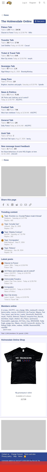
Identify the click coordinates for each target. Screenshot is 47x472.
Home (20, 456)
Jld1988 (26, 325)
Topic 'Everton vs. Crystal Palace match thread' (23, 216)
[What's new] (39, 3)
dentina (38, 323)
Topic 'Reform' (10, 248)
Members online (9, 306)
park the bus (15, 314)
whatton (17, 319)
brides (14, 325)
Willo (30, 32)
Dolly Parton (5, 126)
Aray (28, 321)
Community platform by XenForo (19, 460)
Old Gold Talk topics (8, 139)
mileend (41, 310)
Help (15, 456)
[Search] (44, 3)
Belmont (16, 316)
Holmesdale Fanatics (12, 279)
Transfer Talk (7, 40)
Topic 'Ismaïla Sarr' (11, 224)
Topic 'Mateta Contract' (13, 232)
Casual (27, 45)
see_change (20, 310)
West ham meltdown (8, 113)
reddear (19, 325)
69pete (17, 323)
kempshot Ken (32, 316)
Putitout (9, 316)
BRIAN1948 (35, 321)
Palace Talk (6, 27)
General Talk (7, 120)
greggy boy (10, 323)
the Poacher (30, 312)
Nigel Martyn (5, 72)
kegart (11, 319)
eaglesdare (14, 321)
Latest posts (7, 259)
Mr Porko (22, 321)
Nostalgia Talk (8, 66)
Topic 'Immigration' (11, 240)
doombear (4, 319)
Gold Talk (5, 133)
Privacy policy (7, 456)
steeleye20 (33, 310)
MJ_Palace (25, 319)
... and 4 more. (6, 330)
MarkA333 (38, 314)
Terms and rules (30, 454)
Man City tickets (7, 58)
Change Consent (17, 454)
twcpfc (30, 58)
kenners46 (31, 323)
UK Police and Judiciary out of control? (14, 97)
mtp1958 (4, 327)
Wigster (38, 312)
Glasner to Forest (7, 32)
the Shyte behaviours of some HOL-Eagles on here (19, 152)
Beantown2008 (35, 325)
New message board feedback (15, 146)
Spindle (41, 84)
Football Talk (7, 107)
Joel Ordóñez (5, 45)
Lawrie (22, 314)
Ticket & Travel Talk (10, 53)
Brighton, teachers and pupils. (11, 84)
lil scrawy (4, 310)
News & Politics (8, 92)
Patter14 (23, 316)
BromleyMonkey (27, 72)
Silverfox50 (30, 314)
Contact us (5, 454)
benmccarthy (5, 312)
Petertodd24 (5, 321)
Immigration (9, 287)
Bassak (40, 316)
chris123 (14, 154)
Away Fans (6, 79)
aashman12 (34, 319)
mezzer (13, 312)
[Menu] (3, 2)
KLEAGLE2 (21, 312)
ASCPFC (19, 100)
